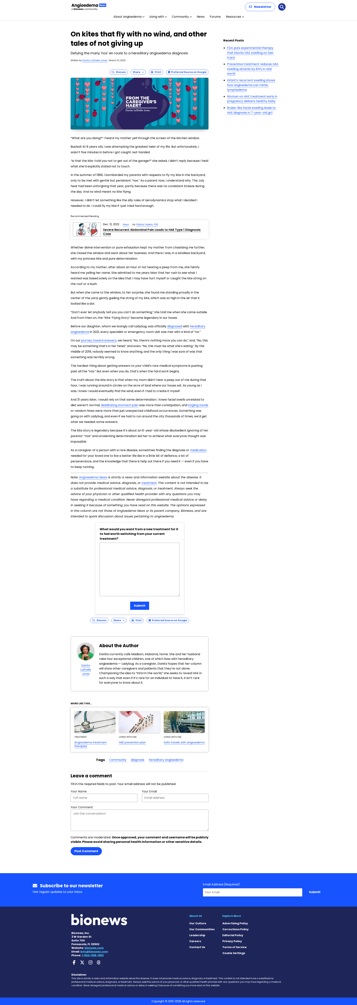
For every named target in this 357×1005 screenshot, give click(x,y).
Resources (233, 17)
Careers (195, 941)
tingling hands (198, 405)
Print (157, 72)
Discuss (120, 72)
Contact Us (197, 947)
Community (180, 17)
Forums (215, 17)
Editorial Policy (232, 935)
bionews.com (94, 948)
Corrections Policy (235, 929)
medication (198, 450)
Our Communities (202, 929)
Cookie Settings (233, 953)
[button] (260, 7)
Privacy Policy (232, 941)
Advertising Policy (235, 923)
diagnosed (174, 326)
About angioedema (127, 17)
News (201, 17)
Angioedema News (93, 477)
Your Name (79, 791)
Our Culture (197, 923)
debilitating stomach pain (119, 405)
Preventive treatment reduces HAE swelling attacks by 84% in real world (252, 69)
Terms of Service (234, 947)
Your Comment (82, 807)
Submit (139, 605)
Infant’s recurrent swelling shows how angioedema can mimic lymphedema (251, 85)
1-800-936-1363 (93, 955)
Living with (156, 17)
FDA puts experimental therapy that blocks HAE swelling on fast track (250, 53)
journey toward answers (98, 340)
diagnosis (137, 760)
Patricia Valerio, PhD (147, 224)
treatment (149, 483)
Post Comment (86, 851)
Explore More (231, 916)
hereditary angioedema (166, 760)
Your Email (149, 791)
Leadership (197, 935)
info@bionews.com (94, 951)
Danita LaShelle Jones (94, 60)
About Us (195, 916)
